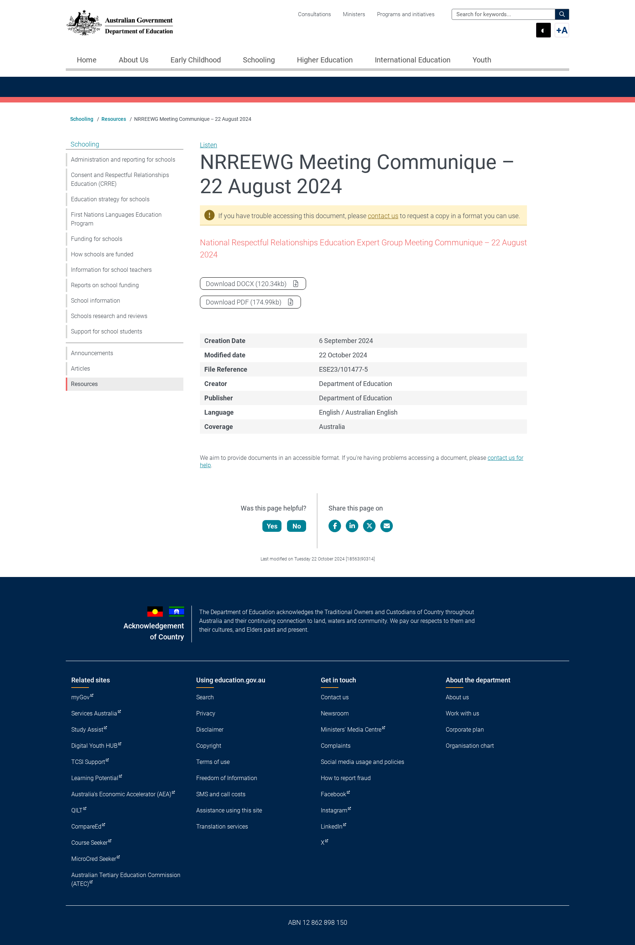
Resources (113, 119)
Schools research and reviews (109, 316)
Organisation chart (470, 745)
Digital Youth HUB (94, 745)
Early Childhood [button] (196, 59)
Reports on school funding (105, 285)
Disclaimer (209, 729)
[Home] (120, 22)
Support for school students (106, 331)
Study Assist (87, 729)
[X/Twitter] (369, 526)
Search (205, 697)
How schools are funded (102, 254)
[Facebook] (335, 526)
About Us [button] (133, 59)
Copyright (208, 745)
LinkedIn (331, 826)
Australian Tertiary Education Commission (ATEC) (125, 879)
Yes (272, 526)
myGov (80, 697)
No (297, 526)
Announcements (92, 353)
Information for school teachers (111, 269)
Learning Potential (94, 778)
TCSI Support (88, 761)
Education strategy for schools (110, 199)
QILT (77, 810)
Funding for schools (96, 238)
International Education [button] (413, 59)
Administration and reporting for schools (123, 159)
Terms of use (213, 761)
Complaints (336, 745)
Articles (80, 368)
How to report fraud (346, 778)
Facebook (333, 794)
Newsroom (335, 713)
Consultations (314, 14)
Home (87, 59)
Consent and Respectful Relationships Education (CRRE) (120, 179)
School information (95, 300)
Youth (482, 59)
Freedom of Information (226, 778)
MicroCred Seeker (93, 858)
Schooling (81, 119)
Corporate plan (465, 729)
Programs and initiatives (406, 14)
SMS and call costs (220, 794)
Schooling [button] (259, 59)
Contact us (335, 697)
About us (457, 697)
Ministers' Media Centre (351, 729)
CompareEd (86, 826)
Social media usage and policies (362, 761)
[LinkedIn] (352, 526)
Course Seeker (89, 842)
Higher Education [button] (325, 59)
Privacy (205, 713)
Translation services (222, 826)
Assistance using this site (229, 810)
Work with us (462, 713)
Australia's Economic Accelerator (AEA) (121, 794)
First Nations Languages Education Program (116, 219)
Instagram (334, 810)
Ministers (354, 14)
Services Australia (94, 713)
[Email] (386, 526)
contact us (383, 216)
